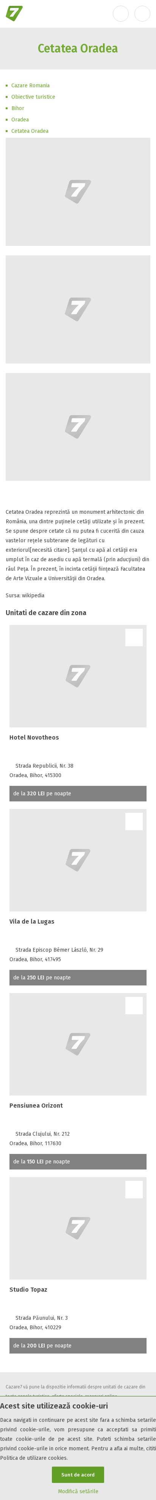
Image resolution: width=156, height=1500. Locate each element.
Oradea (20, 119)
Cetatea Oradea (29, 131)
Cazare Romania (30, 85)
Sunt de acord (78, 1475)
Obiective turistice (33, 97)
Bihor (17, 108)
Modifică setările (78, 1491)
